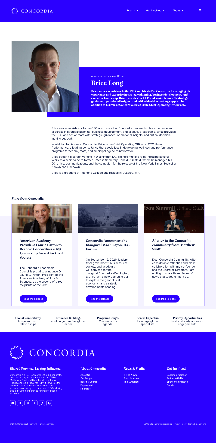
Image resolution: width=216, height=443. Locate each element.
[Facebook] (49, 403)
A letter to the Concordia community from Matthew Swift (173, 245)
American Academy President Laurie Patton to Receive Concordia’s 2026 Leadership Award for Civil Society (41, 249)
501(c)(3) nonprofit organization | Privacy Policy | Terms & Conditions (175, 424)
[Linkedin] (20, 403)
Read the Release (33, 298)
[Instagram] (27, 403)
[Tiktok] (42, 403)
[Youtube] (13, 403)
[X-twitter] (34, 403)
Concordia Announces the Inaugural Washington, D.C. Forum (108, 245)
